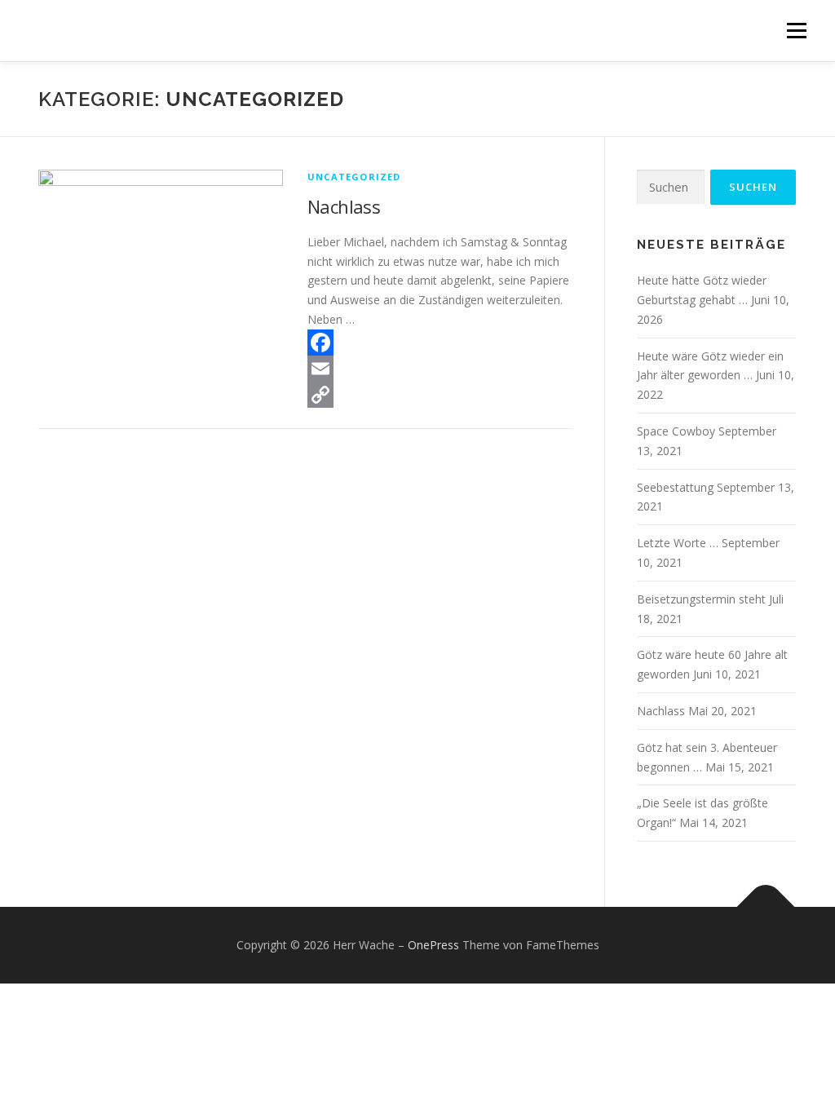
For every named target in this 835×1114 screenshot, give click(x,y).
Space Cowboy (676, 431)
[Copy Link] (439, 395)
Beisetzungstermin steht (701, 599)
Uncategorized (354, 176)
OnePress (433, 945)
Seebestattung (675, 487)
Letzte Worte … (677, 542)
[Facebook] (439, 342)
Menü (796, 30)
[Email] (439, 369)
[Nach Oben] (766, 907)
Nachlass (343, 206)
